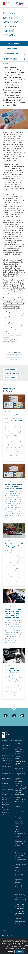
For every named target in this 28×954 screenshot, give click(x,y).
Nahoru (14, 709)
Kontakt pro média (12, 54)
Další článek (13, 359)
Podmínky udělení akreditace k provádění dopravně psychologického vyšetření (20, 833)
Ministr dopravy (6, 745)
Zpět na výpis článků (15, 352)
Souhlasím (20, 951)
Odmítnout (10, 951)
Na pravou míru (10, 59)
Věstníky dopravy (19, 871)
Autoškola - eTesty (19, 826)
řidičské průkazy (10, 377)
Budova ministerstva (7, 755)
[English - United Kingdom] (21, 4)
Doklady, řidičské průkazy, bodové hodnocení (19, 881)
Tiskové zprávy (13, 44)
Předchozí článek (14, 356)
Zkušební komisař (19, 891)
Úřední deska (5, 748)
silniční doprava (10, 369)
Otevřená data (5, 763)
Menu (25, 3)
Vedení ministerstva (7, 752)
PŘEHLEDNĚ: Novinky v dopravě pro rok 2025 (20, 913)
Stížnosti (4, 770)
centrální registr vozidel (12, 373)
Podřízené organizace (7, 766)
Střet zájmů (5, 783)
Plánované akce (10, 49)
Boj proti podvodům (7, 789)
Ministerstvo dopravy (7, 3)
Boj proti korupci (6, 786)
